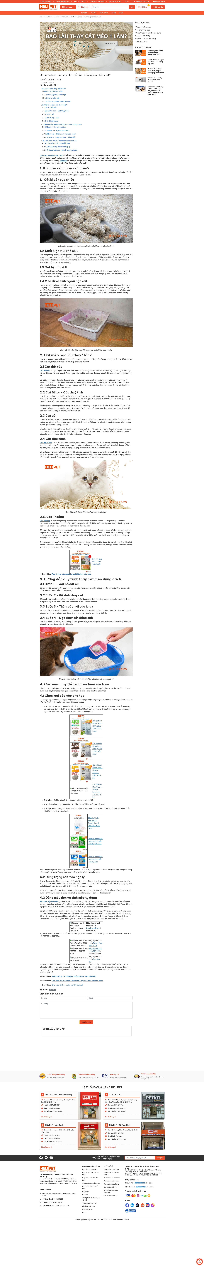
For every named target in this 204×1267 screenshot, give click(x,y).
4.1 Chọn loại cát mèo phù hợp (57, 143)
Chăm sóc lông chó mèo (91, 1183)
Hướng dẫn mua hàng (111, 1169)
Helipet (63, 160)
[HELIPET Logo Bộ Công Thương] (130, 1211)
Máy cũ (84, 1212)
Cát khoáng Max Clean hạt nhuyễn (97, 561)
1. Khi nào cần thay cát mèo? (54, 89)
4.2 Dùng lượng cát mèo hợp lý (57, 147)
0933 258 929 (119, 1133)
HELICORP (124, 1219)
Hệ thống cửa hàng (142, 1)
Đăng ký (160, 1158)
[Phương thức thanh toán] (138, 1195)
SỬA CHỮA (84, 13)
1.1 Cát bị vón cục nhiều (53, 91)
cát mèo (52, 989)
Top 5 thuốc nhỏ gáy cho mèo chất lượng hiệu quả (156, 62)
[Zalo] (132, 1205)
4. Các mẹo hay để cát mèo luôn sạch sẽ (60, 141)
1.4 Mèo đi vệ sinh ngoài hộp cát (58, 101)
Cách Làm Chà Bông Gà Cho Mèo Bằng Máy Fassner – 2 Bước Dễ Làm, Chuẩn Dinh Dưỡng (155, 90)
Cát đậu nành (46, 443)
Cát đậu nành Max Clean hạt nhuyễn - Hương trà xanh (95, 841)
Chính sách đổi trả (110, 1187)
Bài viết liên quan (143, 47)
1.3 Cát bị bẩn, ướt (52, 98)
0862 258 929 (119, 1105)
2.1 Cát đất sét (51, 107)
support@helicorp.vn (119, 1108)
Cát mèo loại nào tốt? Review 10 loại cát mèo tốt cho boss (77, 981)
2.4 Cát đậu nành (52, 118)
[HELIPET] (48, 7)
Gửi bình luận (86, 1022)
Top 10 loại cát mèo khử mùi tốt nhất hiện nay (71, 574)
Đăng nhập (159, 7)
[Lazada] (147, 1205)
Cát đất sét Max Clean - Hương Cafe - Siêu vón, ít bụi (97, 749)
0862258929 (160, 1)
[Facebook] (127, 1205)
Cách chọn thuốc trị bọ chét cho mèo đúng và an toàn (155, 52)
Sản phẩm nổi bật (142, 30)
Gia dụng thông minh (89, 1203)
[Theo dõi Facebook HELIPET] (41, 1157)
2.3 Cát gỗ (49, 114)
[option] (55, 1076)
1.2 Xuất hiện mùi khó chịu (55, 95)
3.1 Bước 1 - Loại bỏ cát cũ (55, 127)
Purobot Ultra (92, 928)
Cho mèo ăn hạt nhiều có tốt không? (67, 985)
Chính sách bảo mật (111, 1195)
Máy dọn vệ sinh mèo (49, 901)
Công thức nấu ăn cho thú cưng (148, 33)
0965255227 (58, 1199)
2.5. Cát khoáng (51, 121)
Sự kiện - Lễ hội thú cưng (145, 39)
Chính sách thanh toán (112, 1178)
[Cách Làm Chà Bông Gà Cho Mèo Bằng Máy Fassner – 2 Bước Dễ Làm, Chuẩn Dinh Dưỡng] (140, 89)
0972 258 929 (55, 1105)
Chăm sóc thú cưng (143, 27)
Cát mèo (85, 1191)
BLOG (121, 13)
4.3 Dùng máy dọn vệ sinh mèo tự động (61, 150)
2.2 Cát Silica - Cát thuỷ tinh (56, 111)
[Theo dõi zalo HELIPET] (46, 1157)
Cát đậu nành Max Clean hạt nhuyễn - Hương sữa (95, 859)
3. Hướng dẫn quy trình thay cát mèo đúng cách (62, 124)
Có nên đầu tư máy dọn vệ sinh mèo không (155, 80)
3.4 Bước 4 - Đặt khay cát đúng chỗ (60, 137)
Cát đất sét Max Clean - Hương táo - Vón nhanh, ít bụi (97, 726)
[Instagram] (153, 1205)
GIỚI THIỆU (104, 13)
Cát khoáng (45, 521)
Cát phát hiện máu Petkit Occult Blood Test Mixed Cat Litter (94, 823)
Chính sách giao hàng (111, 1184)
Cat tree (85, 1195)
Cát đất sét (45, 370)
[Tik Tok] (137, 1205)
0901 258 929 (55, 1135)
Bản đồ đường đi (46, 1117)
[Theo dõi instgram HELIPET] (51, 1157)
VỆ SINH (94, 13)
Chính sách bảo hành (111, 1181)
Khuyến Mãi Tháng (142, 36)
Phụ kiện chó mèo (88, 1206)
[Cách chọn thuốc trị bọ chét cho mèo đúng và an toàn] (140, 53)
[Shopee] (142, 1205)
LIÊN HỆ (113, 13)
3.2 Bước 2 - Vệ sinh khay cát (57, 130)
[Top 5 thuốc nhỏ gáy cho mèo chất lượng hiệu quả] (140, 62)
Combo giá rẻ (87, 1209)
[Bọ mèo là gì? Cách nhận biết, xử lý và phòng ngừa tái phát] (140, 71)
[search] (132, 7)
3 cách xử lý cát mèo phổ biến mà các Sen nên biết (74, 976)
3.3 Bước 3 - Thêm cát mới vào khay (60, 134)
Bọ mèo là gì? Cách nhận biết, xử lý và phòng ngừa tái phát (156, 70)
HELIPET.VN (98, 1219)
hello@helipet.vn (54, 1108)
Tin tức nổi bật (141, 42)
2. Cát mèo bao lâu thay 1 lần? (54, 105)
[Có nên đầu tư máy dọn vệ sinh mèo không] (140, 79)
